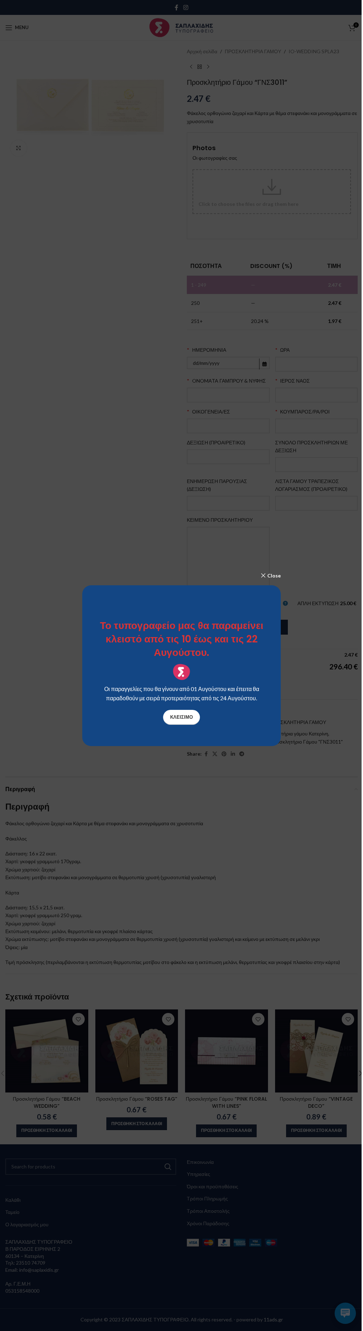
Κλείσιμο (181, 717)
